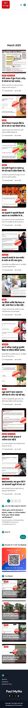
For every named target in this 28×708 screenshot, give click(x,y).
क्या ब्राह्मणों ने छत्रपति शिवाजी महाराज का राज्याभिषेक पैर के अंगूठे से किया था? (13, 216)
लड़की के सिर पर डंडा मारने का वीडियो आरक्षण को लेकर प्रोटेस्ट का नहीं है (11, 594)
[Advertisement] (14, 25)
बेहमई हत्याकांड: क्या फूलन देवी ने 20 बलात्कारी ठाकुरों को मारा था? (13, 483)
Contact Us (5, 681)
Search (7, 532)
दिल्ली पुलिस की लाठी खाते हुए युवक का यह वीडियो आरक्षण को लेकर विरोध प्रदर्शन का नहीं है (11, 659)
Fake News (5, 254)
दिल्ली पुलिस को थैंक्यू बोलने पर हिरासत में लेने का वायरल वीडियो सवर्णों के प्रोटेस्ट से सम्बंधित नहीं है (11, 639)
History (4, 210)
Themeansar (18, 705)
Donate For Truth (7, 684)
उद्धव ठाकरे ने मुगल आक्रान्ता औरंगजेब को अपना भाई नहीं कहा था (13, 395)
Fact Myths (14, 691)
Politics (4, 75)
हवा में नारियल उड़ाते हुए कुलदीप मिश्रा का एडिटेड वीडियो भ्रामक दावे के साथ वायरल (13, 350)
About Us (4, 679)
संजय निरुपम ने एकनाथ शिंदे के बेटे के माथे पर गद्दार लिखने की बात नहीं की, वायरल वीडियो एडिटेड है (14, 126)
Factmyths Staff (9, 90)
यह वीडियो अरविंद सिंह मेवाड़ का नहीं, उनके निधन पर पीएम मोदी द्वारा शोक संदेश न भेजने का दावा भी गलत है (13, 306)
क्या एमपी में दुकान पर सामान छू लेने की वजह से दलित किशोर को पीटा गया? (13, 171)
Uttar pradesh (11, 75)
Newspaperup (9, 705)
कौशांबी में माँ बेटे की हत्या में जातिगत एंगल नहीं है (11, 438)
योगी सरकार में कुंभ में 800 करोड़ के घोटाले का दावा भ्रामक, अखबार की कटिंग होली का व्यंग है (13, 81)
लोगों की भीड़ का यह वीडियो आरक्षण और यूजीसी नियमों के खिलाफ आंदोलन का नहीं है (10, 616)
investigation (5, 478)
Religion (4, 165)
